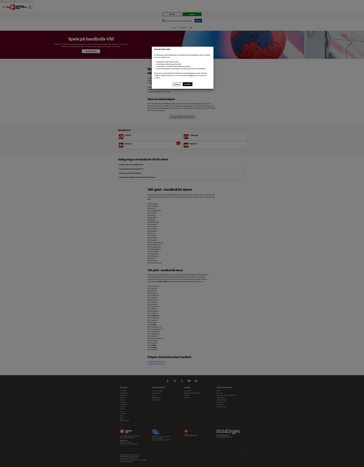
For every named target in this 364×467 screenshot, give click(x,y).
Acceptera (187, 84)
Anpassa (177, 84)
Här (191, 75)
